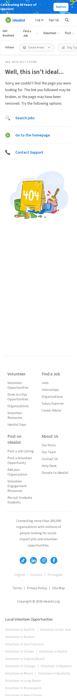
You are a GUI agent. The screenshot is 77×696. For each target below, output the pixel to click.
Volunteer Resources (14, 415)
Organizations (18, 406)
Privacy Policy (37, 588)
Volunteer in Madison (56, 666)
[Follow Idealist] (23, 560)
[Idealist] (15, 20)
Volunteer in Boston (20, 637)
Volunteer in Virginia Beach (24, 658)
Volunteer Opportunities (17, 385)
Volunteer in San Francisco (24, 644)
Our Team (49, 452)
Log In (39, 20)
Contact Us (50, 459)
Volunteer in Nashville (54, 673)
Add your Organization (17, 472)
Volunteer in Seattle (20, 629)
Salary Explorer (53, 403)
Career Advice (51, 410)
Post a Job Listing (20, 451)
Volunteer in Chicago (20, 666)
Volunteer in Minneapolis (23, 688)
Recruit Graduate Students (19, 500)
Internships (50, 389)
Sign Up (54, 20)
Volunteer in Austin (53, 651)
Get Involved (8, 33)
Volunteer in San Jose (55, 629)
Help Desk (49, 465)
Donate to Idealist (55, 472)
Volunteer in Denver (19, 651)
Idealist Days (16, 424)
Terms (17, 588)
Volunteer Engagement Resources (17, 486)
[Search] (67, 20)
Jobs (45, 383)
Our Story (49, 445)
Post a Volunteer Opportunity (19, 460)
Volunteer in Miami (19, 673)
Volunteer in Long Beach (23, 680)
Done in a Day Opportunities (17, 397)
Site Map (58, 588)
